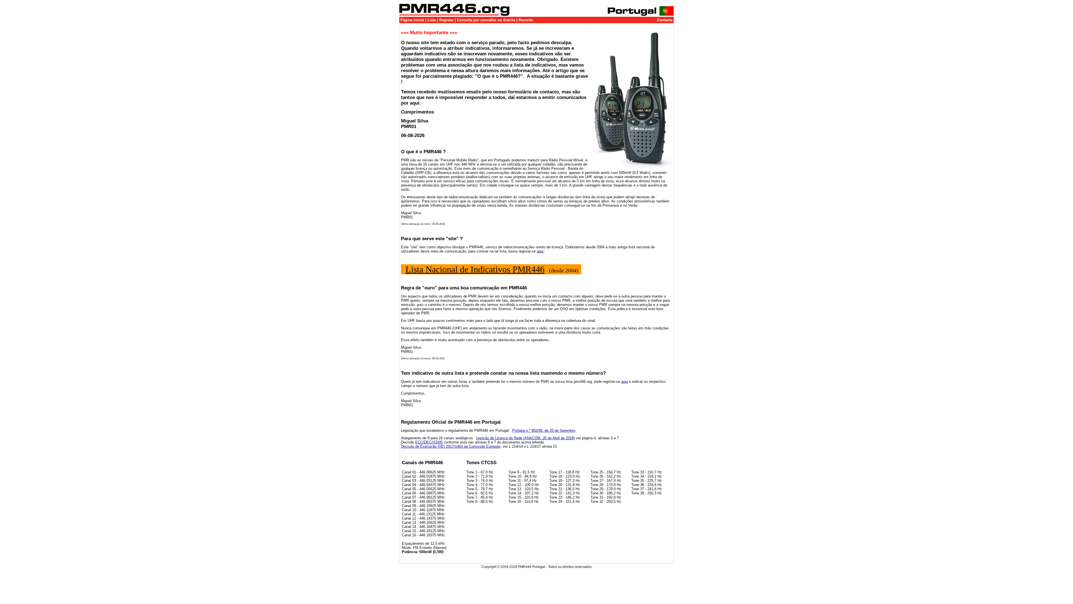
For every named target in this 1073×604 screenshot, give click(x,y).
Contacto (665, 20)
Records (526, 20)
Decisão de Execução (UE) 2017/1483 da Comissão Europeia (450, 446)
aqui (540, 251)
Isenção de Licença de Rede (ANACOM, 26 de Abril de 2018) (525, 438)
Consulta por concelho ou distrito (486, 20)
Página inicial (412, 20)
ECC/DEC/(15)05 (429, 442)
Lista (432, 20)
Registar (446, 20)
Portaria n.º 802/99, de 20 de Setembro (543, 430)
